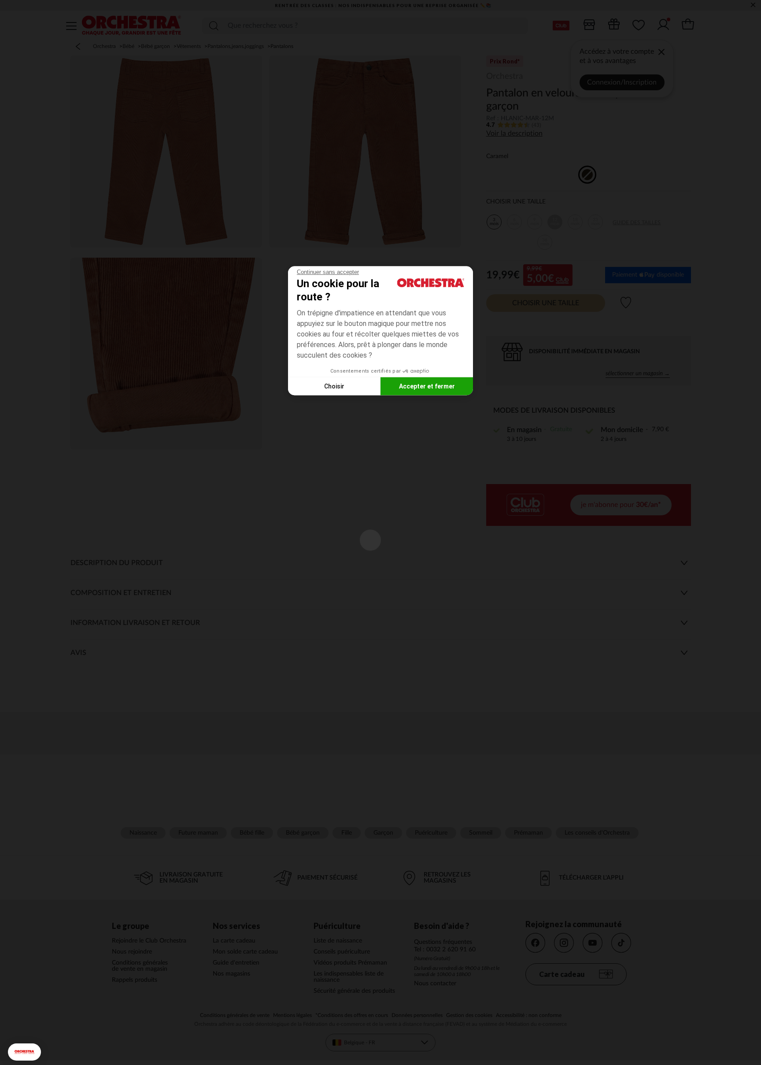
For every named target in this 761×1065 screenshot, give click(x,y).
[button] (24, 1052)
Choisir (334, 385)
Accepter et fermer (427, 385)
